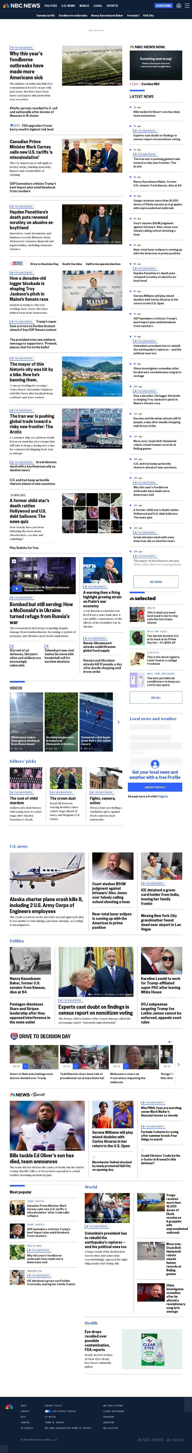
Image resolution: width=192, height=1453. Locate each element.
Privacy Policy (53, 1405)
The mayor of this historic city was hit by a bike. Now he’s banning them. (31, 372)
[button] (98, 5)
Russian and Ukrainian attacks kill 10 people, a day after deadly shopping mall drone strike (102, 665)
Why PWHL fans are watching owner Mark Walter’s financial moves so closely (161, 1111)
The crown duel (63, 798)
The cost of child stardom (24, 800)
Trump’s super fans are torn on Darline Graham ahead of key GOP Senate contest (33, 325)
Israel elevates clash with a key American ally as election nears (33, 466)
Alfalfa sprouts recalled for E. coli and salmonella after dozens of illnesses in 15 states (33, 112)
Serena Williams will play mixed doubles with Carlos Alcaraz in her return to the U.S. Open (156, 299)
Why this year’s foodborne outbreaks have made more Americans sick (27, 65)
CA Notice (50, 1417)
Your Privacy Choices (64, 1411)
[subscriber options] (179, 5)
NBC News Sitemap (113, 1405)
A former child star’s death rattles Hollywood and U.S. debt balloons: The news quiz (29, 510)
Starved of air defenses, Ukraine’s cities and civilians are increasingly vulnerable (25, 657)
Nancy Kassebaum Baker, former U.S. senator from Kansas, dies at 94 (158, 183)
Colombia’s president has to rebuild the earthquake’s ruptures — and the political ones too (158, 349)
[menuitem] (51, 5)
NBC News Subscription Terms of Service (68, 1428)
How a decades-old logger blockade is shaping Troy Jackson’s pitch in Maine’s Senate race (29, 288)
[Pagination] (169, 1042)
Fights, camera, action (103, 800)
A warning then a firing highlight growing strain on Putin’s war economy (102, 599)
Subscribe (108, 1417)
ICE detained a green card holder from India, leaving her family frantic (160, 896)
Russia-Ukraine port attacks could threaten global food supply (99, 646)
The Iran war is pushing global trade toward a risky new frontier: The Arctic (32, 424)
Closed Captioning (113, 1411)
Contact (25, 1411)
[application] (92, 156)
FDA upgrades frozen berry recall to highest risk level (31, 127)
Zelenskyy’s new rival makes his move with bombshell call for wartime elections (59, 655)
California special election (103, 264)
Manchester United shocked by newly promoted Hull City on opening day (112, 1166)
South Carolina (72, 264)
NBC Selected (110, 1428)
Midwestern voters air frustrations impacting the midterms (128, 1078)
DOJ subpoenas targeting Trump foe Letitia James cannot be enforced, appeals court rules (161, 1012)
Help (23, 1417)
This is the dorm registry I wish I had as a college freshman (163, 660)
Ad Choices (27, 1428)
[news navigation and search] (187, 5)
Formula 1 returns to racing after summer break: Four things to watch (159, 1135)
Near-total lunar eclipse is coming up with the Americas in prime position (158, 251)
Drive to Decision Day (44, 264)
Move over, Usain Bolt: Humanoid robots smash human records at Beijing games (155, 444)
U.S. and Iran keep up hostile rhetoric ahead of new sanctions (32, 482)
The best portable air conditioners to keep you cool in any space (163, 681)
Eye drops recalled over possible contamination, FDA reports (97, 1340)
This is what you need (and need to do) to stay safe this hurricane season (162, 617)
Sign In (163, 796)
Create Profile (155, 787)
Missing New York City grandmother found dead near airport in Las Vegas (161, 922)
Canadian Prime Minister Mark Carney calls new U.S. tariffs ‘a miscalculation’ (31, 149)
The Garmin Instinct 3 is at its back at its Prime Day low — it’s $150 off (162, 639)
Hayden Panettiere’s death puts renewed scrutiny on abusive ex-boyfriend (32, 219)
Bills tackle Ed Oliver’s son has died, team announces (157, 113)
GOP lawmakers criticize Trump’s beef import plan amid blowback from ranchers (33, 187)
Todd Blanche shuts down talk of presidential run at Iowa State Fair (82, 1076)
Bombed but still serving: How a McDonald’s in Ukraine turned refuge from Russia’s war (41, 613)
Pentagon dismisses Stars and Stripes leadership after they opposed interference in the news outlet (30, 1012)
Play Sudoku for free (24, 547)
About (24, 1405)
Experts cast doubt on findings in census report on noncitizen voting (157, 137)
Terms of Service (54, 1422)
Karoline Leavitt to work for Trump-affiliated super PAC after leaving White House (160, 985)
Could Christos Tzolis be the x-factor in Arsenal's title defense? (160, 1159)
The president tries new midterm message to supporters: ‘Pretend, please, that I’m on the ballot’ (33, 343)
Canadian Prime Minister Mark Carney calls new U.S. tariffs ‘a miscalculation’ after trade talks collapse (48, 1211)
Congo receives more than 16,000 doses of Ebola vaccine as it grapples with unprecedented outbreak (158, 204)
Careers (25, 1422)
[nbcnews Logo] (9, 1406)
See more (156, 581)
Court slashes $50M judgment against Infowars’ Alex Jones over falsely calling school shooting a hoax (156, 228)
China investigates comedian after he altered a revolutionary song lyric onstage (158, 372)
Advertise (108, 1422)
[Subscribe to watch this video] (43, 575)
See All (156, 697)
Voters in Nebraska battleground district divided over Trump (31, 1076)
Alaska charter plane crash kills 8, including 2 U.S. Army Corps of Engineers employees (46, 904)
